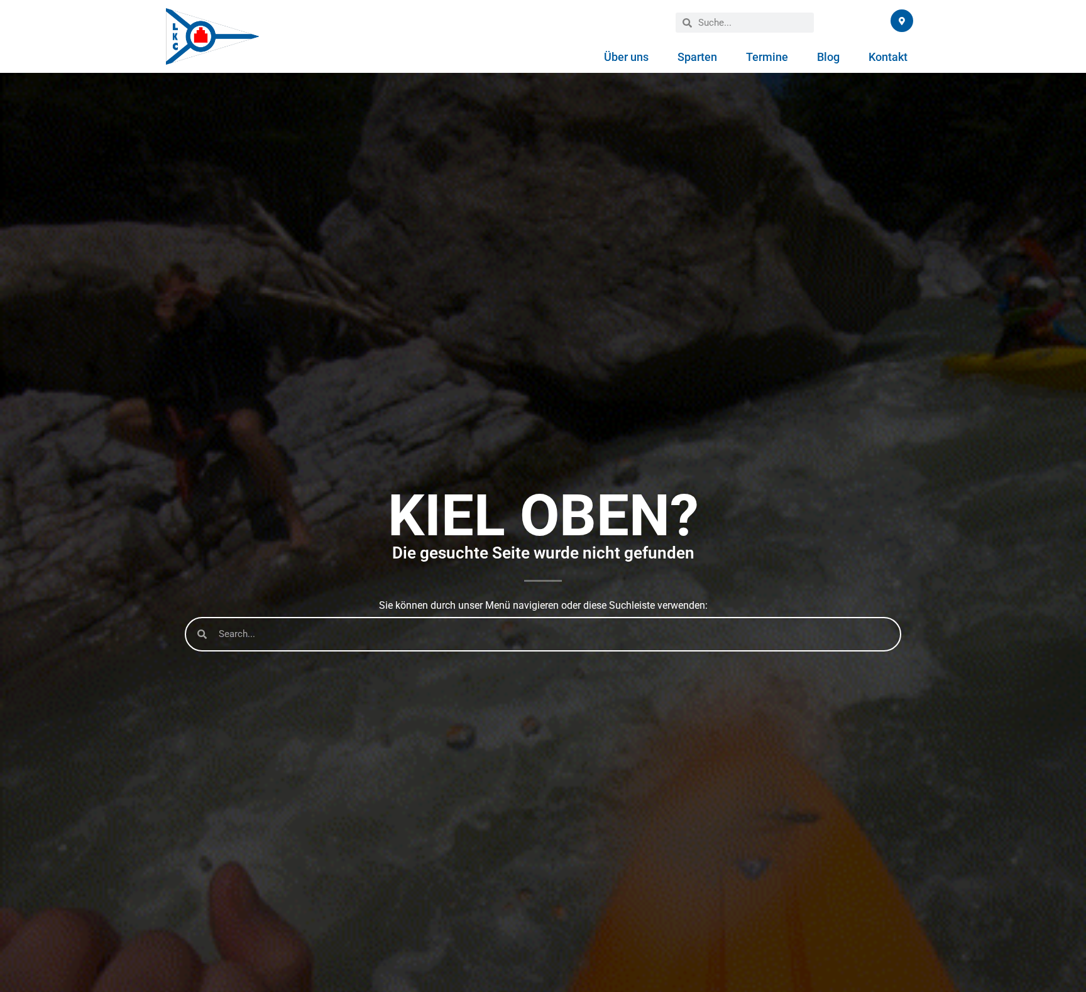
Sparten (697, 56)
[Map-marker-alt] (902, 20)
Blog (828, 56)
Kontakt (888, 56)
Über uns (626, 56)
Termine (767, 56)
